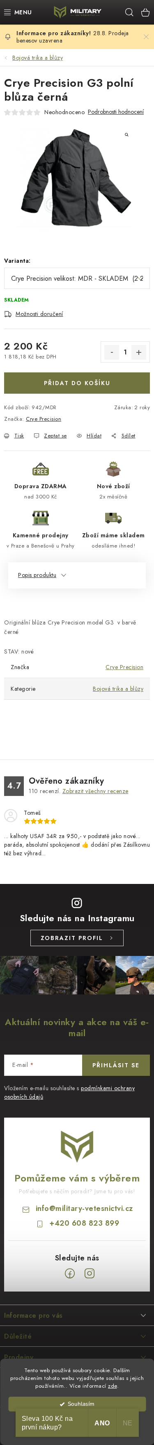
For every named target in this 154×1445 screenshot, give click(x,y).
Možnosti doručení (39, 314)
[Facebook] (70, 1273)
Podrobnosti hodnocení (116, 111)
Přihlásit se (116, 1065)
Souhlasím (81, 1404)
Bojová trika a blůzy (118, 689)
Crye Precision (43, 419)
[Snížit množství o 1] (111, 352)
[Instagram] (89, 1273)
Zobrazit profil (72, 938)
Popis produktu (37, 575)
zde (112, 1386)
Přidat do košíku (77, 383)
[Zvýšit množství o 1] (138, 352)
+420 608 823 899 (84, 1223)
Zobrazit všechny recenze (95, 791)
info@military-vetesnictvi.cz (84, 1208)
